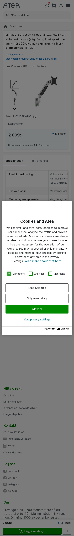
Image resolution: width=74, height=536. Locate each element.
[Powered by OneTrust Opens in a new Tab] (57, 330)
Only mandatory (37, 298)
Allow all (37, 309)
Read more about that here (42, 261)
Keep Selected (37, 288)
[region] (37, 268)
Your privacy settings (37, 319)
